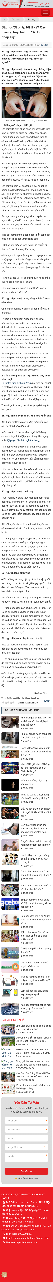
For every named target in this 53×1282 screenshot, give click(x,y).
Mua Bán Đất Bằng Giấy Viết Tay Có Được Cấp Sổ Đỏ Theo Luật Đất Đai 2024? (33, 1075)
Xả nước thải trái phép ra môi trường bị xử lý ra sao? (36, 1006)
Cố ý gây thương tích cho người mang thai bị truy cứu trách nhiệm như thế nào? (35, 828)
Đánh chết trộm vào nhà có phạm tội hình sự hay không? (36, 873)
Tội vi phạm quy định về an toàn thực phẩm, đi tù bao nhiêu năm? (35, 935)
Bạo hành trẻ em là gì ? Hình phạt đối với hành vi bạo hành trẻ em (36, 919)
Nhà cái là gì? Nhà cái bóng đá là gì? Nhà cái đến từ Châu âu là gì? (35, 767)
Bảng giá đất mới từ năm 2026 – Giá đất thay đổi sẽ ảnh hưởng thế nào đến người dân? (33, 1063)
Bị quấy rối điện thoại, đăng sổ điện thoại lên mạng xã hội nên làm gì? (36, 903)
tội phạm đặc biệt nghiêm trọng (23, 440)
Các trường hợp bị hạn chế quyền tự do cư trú (34, 964)
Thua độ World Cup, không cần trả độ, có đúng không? (35, 796)
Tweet (47, 700)
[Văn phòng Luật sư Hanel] (26, 3)
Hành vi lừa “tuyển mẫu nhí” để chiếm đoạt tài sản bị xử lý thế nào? (36, 751)
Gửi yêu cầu (26, 1171)
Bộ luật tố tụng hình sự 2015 (16, 383)
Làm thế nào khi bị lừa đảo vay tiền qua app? (34, 992)
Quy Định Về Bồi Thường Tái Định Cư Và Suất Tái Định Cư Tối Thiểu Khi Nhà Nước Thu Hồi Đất (33, 1039)
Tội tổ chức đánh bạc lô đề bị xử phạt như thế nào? (36, 887)
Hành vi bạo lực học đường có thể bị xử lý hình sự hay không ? (35, 858)
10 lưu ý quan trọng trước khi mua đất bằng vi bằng (33, 1086)
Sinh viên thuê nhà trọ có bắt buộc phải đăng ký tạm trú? (33, 1027)
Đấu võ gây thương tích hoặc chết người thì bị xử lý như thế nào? (36, 812)
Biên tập (44, 44)
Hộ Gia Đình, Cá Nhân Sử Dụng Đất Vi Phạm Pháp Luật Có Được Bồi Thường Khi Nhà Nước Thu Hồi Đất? (33, 1051)
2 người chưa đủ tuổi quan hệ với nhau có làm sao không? (36, 842)
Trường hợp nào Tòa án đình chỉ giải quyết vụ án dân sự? (35, 978)
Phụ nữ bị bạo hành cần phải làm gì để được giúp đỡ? (36, 735)
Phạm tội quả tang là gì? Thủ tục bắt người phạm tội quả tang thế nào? (36, 721)
